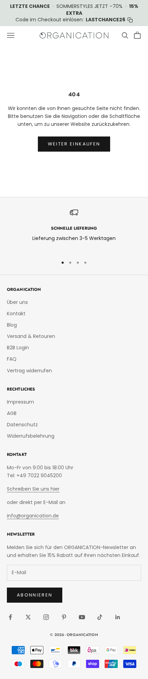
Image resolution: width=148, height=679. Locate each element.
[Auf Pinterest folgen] (64, 617)
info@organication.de (33, 515)
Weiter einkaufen (74, 144)
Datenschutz (22, 424)
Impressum (20, 401)
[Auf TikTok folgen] (99, 617)
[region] (74, 229)
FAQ (12, 358)
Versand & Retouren (31, 336)
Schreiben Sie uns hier (33, 488)
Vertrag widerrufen (29, 370)
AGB (12, 413)
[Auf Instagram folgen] (46, 617)
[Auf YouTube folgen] (81, 617)
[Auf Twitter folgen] (28, 617)
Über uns (17, 302)
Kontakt (16, 313)
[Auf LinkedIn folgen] (117, 617)
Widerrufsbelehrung (30, 435)
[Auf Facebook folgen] (10, 617)
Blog (12, 324)
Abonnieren (34, 595)
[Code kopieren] (130, 20)
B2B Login (18, 347)
